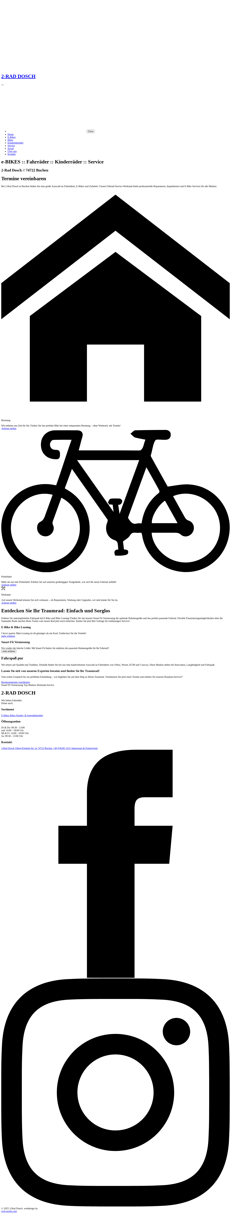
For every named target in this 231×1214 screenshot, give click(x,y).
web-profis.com (9, 1211)
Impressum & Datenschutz (85, 748)
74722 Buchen (45, 748)
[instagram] (115, 1205)
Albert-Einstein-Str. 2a (26, 748)
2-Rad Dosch (8, 748)
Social (11, 148)
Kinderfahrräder (15, 142)
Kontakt (12, 154)
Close (90, 131)
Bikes (10, 140)
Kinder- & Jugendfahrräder (29, 715)
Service (11, 145)
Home (11, 134)
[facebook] (115, 977)
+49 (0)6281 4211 (62, 748)
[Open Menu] (2, 84)
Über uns (12, 151)
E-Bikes (12, 137)
